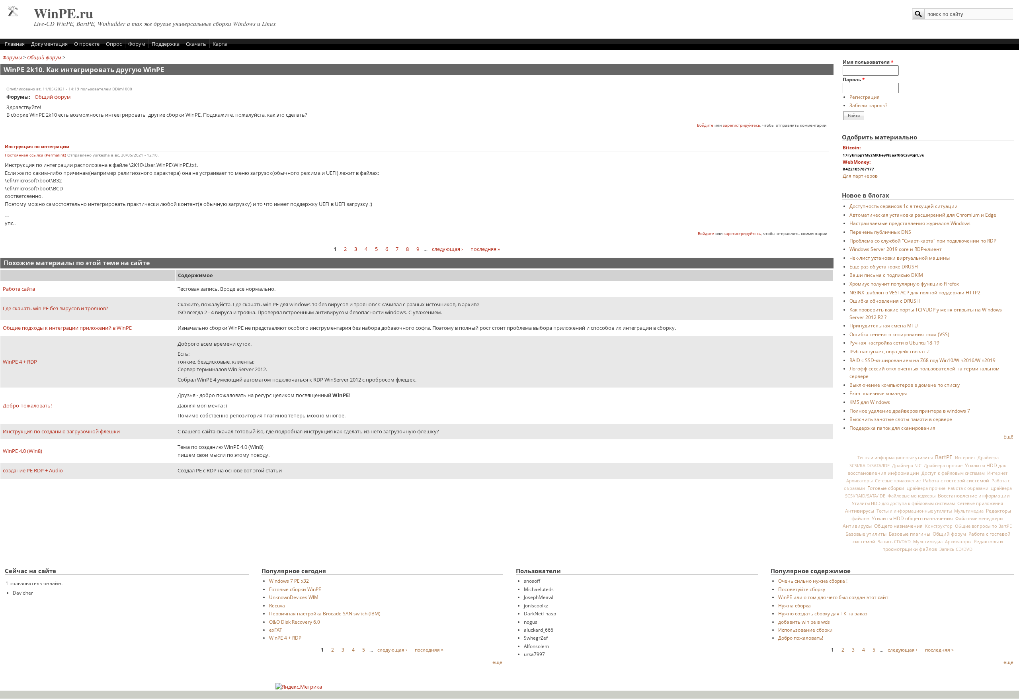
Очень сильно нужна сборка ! (812, 581)
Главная (15, 43)
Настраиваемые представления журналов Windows (909, 223)
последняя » (485, 249)
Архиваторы (859, 481)
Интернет (965, 457)
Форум (136, 43)
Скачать (196, 43)
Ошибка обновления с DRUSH (884, 301)
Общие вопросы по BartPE (983, 526)
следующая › (447, 249)
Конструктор (939, 526)
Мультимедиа (969, 511)
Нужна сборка (794, 605)
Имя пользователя (868, 62)
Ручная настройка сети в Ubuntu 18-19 (894, 342)
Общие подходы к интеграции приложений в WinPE (67, 327)
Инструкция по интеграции (37, 146)
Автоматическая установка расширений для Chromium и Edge (922, 214)
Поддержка (166, 43)
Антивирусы (859, 510)
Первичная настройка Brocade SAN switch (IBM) (325, 613)
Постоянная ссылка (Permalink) (35, 155)
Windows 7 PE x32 (289, 581)
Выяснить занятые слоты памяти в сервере (900, 419)
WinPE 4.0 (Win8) (22, 450)
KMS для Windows (869, 402)
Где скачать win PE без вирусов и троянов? (55, 308)
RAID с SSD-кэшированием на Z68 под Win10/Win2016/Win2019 (922, 360)
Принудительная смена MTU (883, 325)
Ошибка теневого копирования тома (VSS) (899, 334)
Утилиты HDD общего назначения (912, 518)
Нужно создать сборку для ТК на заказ (822, 613)
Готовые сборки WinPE (295, 589)
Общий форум (44, 57)
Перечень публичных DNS (880, 232)
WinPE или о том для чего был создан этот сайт (833, 597)
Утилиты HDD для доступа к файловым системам (903, 503)
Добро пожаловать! (27, 405)
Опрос (114, 43)
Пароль (854, 79)
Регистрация (864, 97)
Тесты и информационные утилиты (895, 457)
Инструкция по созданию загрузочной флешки (61, 431)
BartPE (944, 457)
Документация (49, 43)
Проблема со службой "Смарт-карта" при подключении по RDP (922, 240)
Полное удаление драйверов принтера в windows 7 (909, 410)
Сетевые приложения (980, 503)
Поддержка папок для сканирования (892, 428)
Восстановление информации (974, 495)
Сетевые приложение (898, 481)
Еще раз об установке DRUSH (883, 266)
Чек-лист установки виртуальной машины (899, 258)
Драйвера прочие (943, 465)
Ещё (1008, 436)
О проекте (87, 43)
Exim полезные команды (878, 393)
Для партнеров (860, 175)
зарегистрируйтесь (741, 125)
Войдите (705, 125)
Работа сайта (19, 288)
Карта (220, 43)
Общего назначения (898, 526)
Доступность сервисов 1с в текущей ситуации (903, 206)
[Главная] (13, 14)
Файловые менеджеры (911, 496)
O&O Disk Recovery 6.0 (294, 622)
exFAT (275, 630)
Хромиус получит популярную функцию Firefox (904, 283)
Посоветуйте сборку (801, 589)
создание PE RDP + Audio (33, 470)
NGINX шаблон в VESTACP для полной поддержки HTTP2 (914, 292)
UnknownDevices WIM (293, 597)
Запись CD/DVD (894, 541)
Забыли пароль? (868, 105)
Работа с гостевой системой (956, 480)
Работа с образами (968, 488)
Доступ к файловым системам (953, 473)
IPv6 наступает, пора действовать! (889, 351)
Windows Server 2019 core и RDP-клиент (895, 249)
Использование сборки (805, 630)
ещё (497, 662)
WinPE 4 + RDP (20, 361)
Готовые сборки (885, 488)
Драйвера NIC (906, 465)
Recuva (277, 605)
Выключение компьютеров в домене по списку (904, 385)
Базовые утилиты (865, 534)
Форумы (12, 57)
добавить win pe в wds (804, 622)
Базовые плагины (909, 534)
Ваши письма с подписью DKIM (886, 275)
